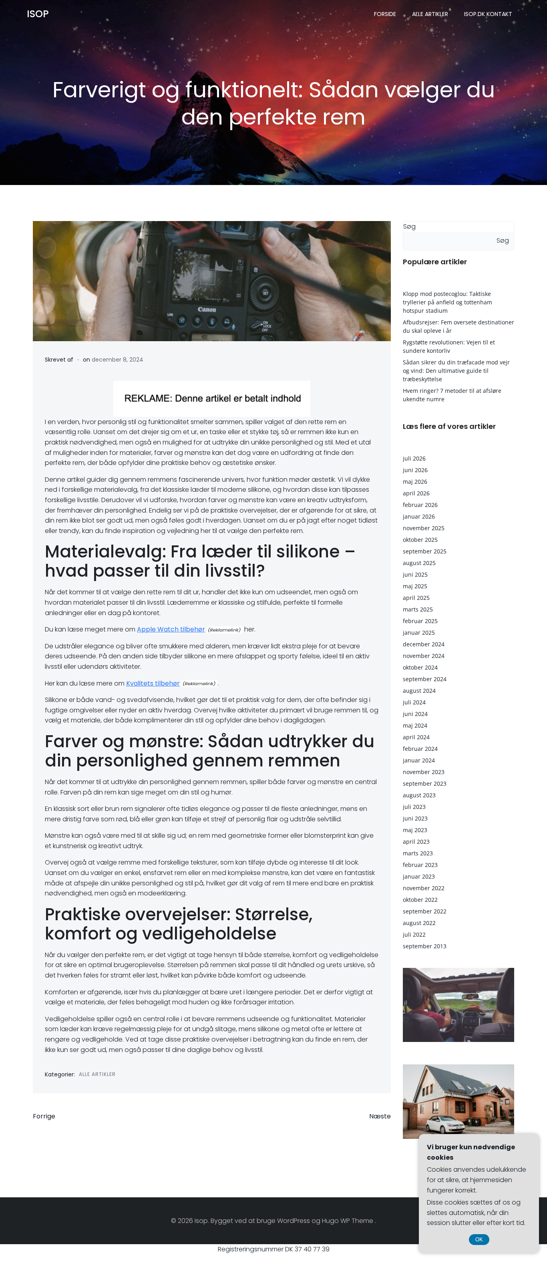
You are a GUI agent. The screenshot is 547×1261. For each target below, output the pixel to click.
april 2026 (416, 493)
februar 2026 (420, 505)
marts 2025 (418, 609)
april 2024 (416, 737)
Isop (38, 13)
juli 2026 (414, 458)
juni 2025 (415, 574)
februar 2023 (420, 865)
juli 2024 (414, 702)
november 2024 (423, 656)
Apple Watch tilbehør (171, 629)
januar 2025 (419, 632)
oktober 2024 (420, 667)
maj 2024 (415, 725)
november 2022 (423, 888)
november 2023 (423, 772)
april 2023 (416, 841)
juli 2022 (414, 934)
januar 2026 (419, 516)
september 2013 (424, 946)
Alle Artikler (430, 14)
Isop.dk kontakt (488, 14)
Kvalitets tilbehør (153, 683)
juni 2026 (415, 470)
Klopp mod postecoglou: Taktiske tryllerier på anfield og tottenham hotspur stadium (447, 302)
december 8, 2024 (117, 360)
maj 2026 (415, 481)
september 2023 (424, 783)
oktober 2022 (420, 899)
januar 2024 (419, 760)
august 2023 (419, 795)
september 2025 (424, 551)
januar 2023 (419, 876)
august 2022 (419, 923)
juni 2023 (415, 818)
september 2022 (424, 911)
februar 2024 (420, 748)
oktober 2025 (420, 539)
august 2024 (419, 690)
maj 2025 (415, 586)
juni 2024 (415, 714)
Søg (409, 226)
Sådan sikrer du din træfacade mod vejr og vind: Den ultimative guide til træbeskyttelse (456, 370)
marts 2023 (418, 853)
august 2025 (419, 563)
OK (479, 1240)
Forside (385, 14)
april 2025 (416, 597)
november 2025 (423, 528)
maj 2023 (415, 830)
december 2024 (423, 644)
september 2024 (424, 679)
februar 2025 (420, 621)
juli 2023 (414, 806)
